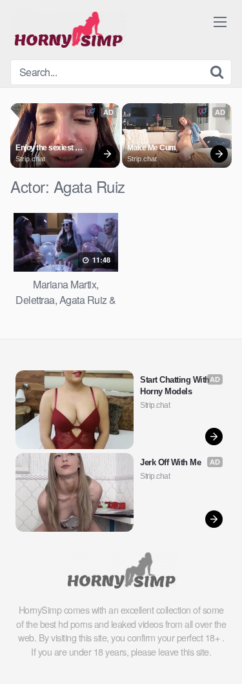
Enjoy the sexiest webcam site (45, 148)
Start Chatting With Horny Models (176, 385)
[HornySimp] (68, 29)
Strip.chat (30, 159)
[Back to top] (219, 655)
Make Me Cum (151, 147)
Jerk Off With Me (170, 462)
